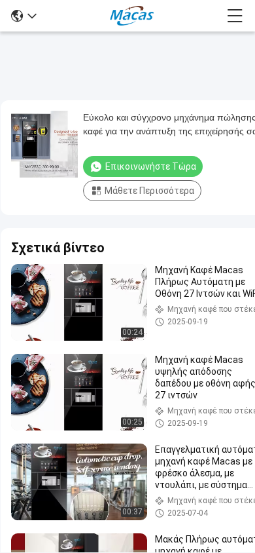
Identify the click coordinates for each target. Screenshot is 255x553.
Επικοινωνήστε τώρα (150, 166)
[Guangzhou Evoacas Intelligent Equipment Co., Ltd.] (132, 16)
